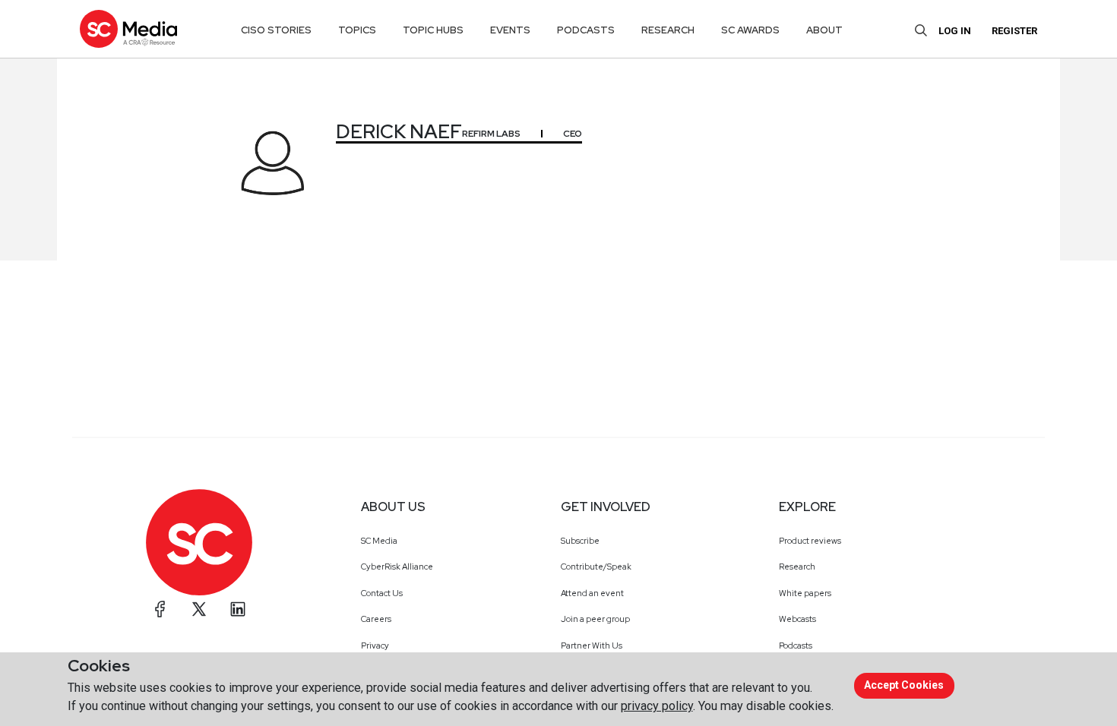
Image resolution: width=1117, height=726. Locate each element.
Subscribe (580, 540)
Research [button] (668, 30)
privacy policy (657, 706)
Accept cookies (904, 685)
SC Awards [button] (750, 30)
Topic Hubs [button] (433, 30)
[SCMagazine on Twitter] (199, 609)
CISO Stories (276, 30)
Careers (376, 619)
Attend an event (592, 593)
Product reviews (810, 540)
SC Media (379, 540)
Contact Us (382, 593)
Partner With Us (591, 645)
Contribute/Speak (596, 566)
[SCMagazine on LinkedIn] (238, 609)
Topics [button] (357, 30)
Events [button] (510, 30)
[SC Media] (128, 28)
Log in (954, 30)
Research (797, 566)
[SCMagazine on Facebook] (160, 609)
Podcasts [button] (586, 30)
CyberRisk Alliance (397, 566)
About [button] (824, 30)
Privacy (375, 645)
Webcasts (797, 619)
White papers (805, 593)
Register (1014, 30)
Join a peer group (595, 619)
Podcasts (795, 645)
